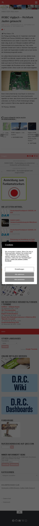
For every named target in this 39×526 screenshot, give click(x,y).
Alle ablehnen (19, 274)
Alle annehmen (19, 279)
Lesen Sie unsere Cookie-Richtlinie (16, 260)
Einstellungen (19, 269)
